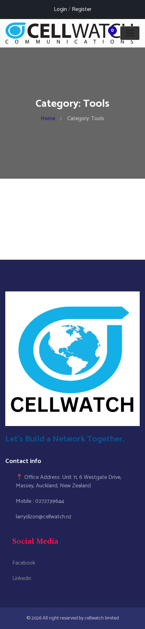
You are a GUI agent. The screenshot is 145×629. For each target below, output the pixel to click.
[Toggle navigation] (130, 33)
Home (48, 118)
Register (82, 9)
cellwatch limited (101, 618)
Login (60, 9)
